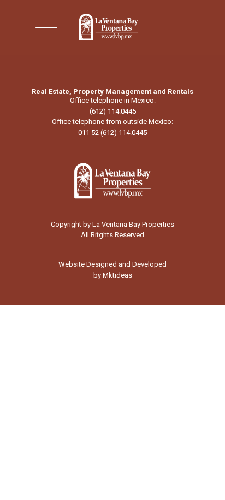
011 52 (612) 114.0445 (112, 132)
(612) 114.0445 (113, 111)
